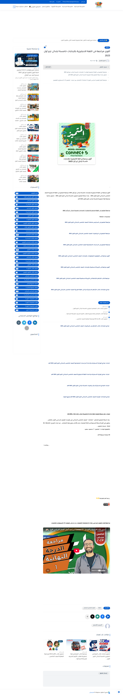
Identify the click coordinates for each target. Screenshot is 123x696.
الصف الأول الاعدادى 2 (27, 212)
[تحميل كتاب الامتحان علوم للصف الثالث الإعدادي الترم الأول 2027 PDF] (33, 178)
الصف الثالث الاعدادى (27, 234)
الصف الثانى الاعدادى (27, 257)
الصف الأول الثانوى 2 (27, 219)
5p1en (107, 47)
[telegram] (24, 322)
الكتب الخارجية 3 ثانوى (27, 310)
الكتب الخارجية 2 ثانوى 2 (27, 306)
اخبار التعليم (27, 193)
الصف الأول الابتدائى (27, 200)
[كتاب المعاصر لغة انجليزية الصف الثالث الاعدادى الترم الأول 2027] (33, 97)
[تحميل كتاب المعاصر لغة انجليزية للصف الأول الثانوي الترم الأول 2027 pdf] (33, 158)
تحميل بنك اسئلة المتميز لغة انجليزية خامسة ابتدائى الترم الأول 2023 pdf (87, 75)
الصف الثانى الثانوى (27, 265)
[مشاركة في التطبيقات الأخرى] (87, 616)
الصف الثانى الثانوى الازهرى (27, 272)
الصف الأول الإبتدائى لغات (27, 197)
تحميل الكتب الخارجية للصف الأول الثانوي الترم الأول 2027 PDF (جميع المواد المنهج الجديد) (20, 129)
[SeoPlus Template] (109, 692)
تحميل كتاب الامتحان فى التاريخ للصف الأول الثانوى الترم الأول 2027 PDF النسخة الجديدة (20, 170)
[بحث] (14, 7)
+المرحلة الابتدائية (79, 6)
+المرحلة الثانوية (56, 6)
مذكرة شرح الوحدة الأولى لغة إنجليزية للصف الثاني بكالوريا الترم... (78, 40)
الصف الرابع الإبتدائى (27, 283)
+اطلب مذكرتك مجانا (22, 6)
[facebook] (29, 322)
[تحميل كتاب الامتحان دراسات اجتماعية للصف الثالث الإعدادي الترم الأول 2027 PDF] (33, 87)
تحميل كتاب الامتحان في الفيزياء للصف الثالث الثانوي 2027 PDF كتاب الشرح (20, 109)
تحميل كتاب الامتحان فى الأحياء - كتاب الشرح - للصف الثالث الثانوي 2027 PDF (20, 119)
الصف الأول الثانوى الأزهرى (27, 223)
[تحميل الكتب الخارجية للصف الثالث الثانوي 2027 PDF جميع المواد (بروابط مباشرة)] (33, 148)
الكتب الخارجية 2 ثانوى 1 (27, 302)
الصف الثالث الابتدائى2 (27, 231)
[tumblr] (19, 322)
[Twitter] (27, 328)
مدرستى (91, 692)
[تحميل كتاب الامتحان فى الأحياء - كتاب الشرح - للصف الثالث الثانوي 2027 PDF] (33, 117)
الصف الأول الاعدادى (27, 208)
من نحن (83, 1)
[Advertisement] (61, 25)
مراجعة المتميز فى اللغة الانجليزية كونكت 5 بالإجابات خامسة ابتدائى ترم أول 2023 (85, 72)
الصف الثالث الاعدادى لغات (27, 246)
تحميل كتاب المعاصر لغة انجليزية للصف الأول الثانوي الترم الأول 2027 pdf (20, 159)
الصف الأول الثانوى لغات (27, 227)
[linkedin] (35, 322)
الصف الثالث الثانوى (27, 249)
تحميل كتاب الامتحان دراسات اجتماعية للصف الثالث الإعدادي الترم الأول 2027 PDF (20, 88)
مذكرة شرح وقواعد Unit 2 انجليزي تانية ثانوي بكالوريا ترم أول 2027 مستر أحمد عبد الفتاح (28, 72)
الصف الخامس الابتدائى (89, 608)
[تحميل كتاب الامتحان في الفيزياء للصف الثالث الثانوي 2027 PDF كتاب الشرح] (33, 107)
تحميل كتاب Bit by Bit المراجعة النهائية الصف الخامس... (91, 319)
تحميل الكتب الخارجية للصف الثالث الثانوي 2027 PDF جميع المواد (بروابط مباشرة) (21, 149)
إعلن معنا (52, 1)
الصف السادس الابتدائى (27, 291)
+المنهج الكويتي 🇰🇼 (35, 7)
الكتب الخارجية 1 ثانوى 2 (27, 298)
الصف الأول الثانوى (27, 216)
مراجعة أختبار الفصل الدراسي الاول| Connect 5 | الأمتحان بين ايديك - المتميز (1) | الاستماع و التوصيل (80, 80)
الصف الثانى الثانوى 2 (27, 268)
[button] (102, 616)
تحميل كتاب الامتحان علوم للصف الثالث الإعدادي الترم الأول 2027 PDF (21, 180)
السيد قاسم (102, 60)
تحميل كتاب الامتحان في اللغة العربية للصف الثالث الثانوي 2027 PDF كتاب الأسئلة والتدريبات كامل (20, 139)
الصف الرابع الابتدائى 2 (27, 287)
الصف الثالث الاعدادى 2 (27, 238)
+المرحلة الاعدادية (67, 6)
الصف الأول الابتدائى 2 (27, 204)
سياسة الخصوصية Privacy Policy (71, 1)
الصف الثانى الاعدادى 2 (27, 261)
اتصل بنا (58, 1)
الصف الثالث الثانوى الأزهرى (27, 253)
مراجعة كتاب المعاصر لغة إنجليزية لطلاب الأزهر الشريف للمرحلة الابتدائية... (86, 314)
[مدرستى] (99, 5)
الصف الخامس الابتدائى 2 (27, 280)
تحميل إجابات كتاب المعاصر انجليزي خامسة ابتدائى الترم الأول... (90, 308)
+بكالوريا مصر (46, 6)
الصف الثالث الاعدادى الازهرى (27, 242)
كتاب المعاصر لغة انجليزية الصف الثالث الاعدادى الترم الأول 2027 (20, 98)
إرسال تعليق (103, 673)
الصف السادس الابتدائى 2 (27, 295)
